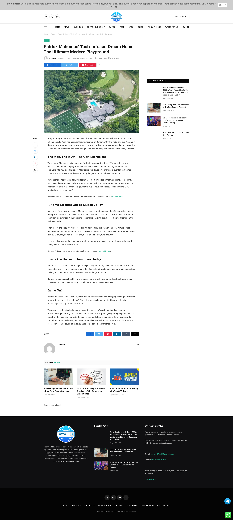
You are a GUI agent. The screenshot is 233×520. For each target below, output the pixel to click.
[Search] (188, 27)
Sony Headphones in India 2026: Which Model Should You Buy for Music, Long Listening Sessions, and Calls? (175, 91)
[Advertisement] (168, 56)
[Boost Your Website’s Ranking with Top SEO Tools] (124, 376)
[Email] (35, 169)
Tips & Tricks (154, 27)
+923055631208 (158, 460)
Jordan (53, 58)
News (66, 27)
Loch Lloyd (117, 196)
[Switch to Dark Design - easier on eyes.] (184, 27)
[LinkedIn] (35, 157)
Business (78, 27)
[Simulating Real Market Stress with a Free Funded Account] (58, 376)
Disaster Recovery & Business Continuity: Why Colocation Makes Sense (91, 391)
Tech (122, 27)
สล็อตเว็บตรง (151, 479)
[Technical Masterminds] (116, 16)
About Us (76, 505)
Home (57, 27)
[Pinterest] (35, 163)
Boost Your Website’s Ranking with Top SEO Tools (124, 389)
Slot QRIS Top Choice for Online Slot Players (176, 134)
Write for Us (171, 27)
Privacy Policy (105, 505)
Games (112, 27)
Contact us (181, 17)
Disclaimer (132, 505)
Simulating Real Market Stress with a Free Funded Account (58, 389)
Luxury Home (103, 251)
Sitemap (120, 505)
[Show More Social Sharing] (98, 65)
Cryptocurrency (96, 27)
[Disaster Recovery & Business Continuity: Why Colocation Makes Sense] (91, 376)
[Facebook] (35, 144)
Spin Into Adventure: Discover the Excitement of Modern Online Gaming (175, 120)
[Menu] (45, 27)
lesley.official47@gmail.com (162, 454)
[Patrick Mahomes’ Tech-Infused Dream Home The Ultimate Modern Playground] (91, 101)
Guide (140, 27)
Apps (131, 27)
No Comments (101, 58)
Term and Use (147, 505)
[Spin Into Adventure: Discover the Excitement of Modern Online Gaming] (154, 121)
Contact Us (89, 505)
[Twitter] (35, 151)
